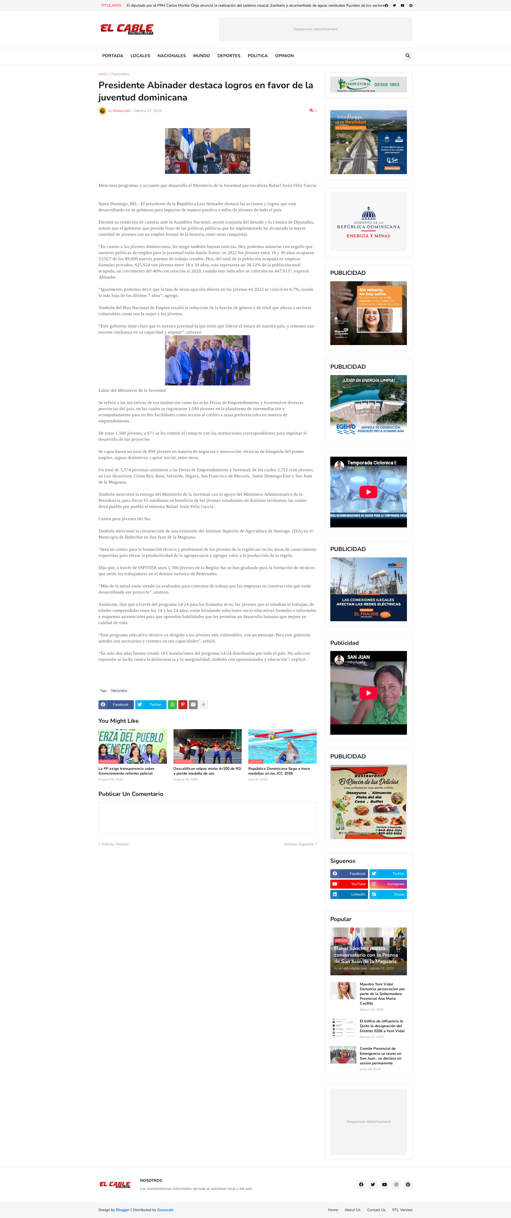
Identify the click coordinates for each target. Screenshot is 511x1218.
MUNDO (201, 56)
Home (333, 1209)
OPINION (284, 56)
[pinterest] (411, 5)
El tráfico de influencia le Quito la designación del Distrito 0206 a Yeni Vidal (382, 1026)
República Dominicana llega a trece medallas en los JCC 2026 (279, 771)
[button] (408, 56)
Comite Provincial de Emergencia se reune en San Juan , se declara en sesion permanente (380, 1056)
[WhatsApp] (172, 704)
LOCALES (140, 56)
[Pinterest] (182, 704)
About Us (353, 1209)
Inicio (102, 74)
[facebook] (386, 5)
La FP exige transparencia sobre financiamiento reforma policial (126, 771)
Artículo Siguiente (299, 844)
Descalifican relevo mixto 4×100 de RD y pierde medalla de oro (207, 771)
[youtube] (403, 5)
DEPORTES (228, 56)
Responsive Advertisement (316, 29)
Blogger (123, 1209)
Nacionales (120, 74)
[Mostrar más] (203, 704)
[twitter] (394, 5)
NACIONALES (172, 56)
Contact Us (376, 1209)
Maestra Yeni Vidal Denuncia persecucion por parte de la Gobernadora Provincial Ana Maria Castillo (382, 994)
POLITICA (258, 56)
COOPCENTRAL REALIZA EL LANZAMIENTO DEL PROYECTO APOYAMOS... (192, 5)
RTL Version (402, 1209)
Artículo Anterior (115, 844)
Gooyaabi (165, 1209)
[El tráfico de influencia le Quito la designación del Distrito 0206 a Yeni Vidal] (343, 1027)
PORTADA (112, 56)
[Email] (193, 704)
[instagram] (396, 1184)
